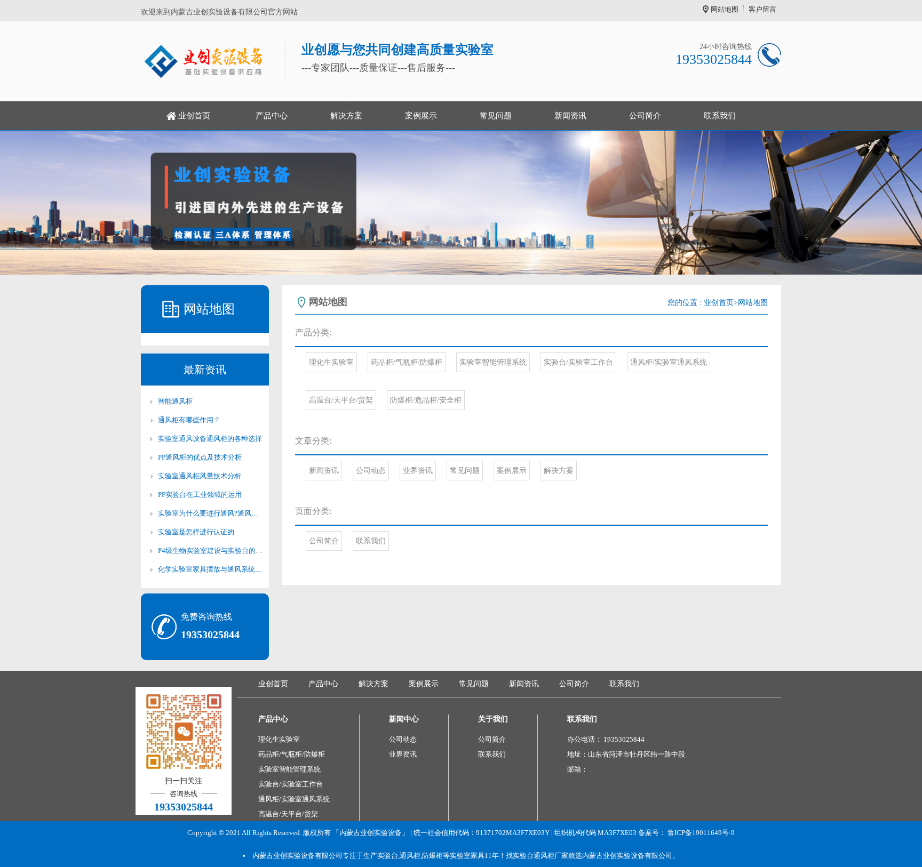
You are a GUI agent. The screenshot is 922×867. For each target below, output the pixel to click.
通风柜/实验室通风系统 (668, 362)
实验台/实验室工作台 (578, 362)
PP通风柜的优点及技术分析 (200, 457)
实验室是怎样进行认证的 (196, 532)
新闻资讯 (570, 115)
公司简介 (645, 115)
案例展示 (421, 115)
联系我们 (720, 115)
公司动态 (371, 471)
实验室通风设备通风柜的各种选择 (210, 439)
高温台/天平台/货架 (341, 400)
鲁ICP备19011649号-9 (701, 833)
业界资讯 (418, 471)
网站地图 (724, 9)
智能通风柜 (175, 401)
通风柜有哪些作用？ (189, 420)
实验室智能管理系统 (493, 362)
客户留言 (762, 9)
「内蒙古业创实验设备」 (370, 833)
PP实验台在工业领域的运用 (200, 495)
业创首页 (194, 115)
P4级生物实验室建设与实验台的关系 (210, 551)
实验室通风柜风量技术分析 (199, 476)
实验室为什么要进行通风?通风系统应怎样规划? (210, 513)
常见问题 (496, 115)
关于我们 (493, 719)
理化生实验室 (331, 362)
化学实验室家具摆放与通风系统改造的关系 (210, 569)
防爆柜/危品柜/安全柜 (426, 400)
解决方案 (346, 115)
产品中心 (272, 115)
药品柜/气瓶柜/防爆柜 (406, 362)
